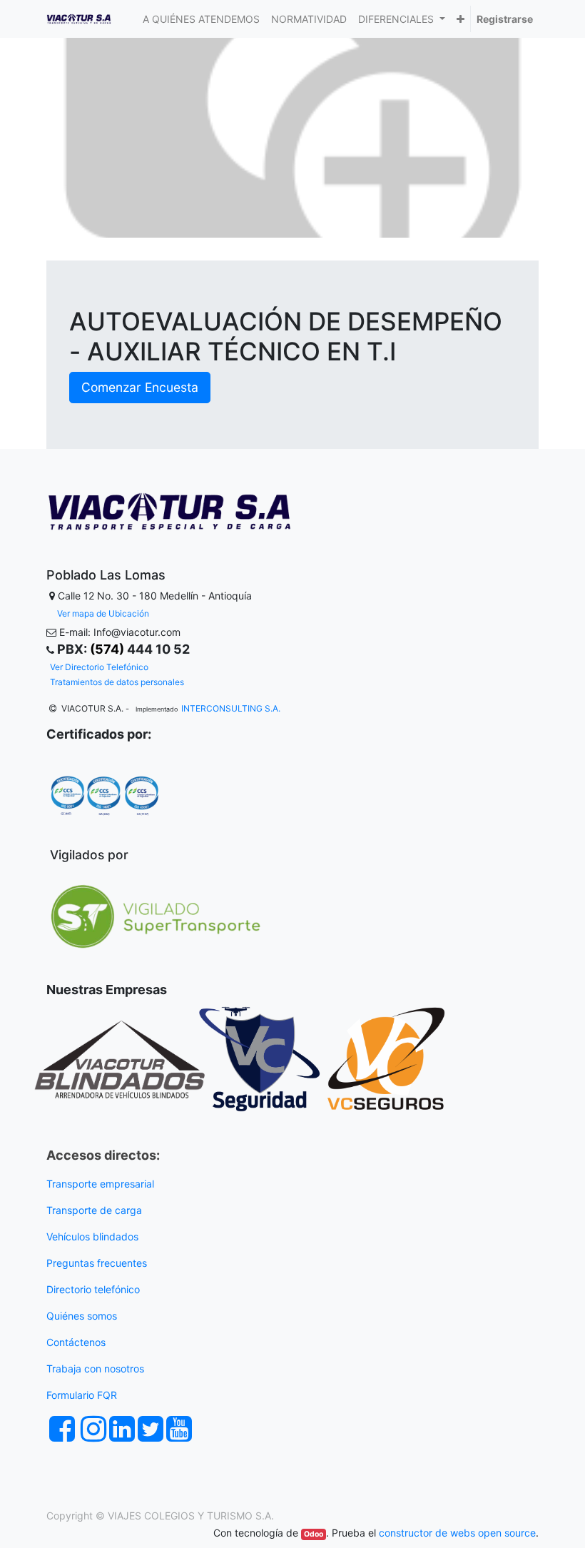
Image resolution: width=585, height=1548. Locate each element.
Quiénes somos (81, 1316)
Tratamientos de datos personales (117, 682)
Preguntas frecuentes (98, 1263)
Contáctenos (76, 1342)
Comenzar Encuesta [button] (139, 387)
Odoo (313, 1534)
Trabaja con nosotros (96, 1368)
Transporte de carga (95, 1210)
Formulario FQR (81, 1395)
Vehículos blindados (92, 1236)
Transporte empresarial (100, 1184)
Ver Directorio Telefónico (99, 667)
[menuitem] (201, 19)
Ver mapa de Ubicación (103, 613)
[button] (460, 19)
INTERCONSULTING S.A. (230, 708)
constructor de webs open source (457, 1533)
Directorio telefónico (93, 1289)
